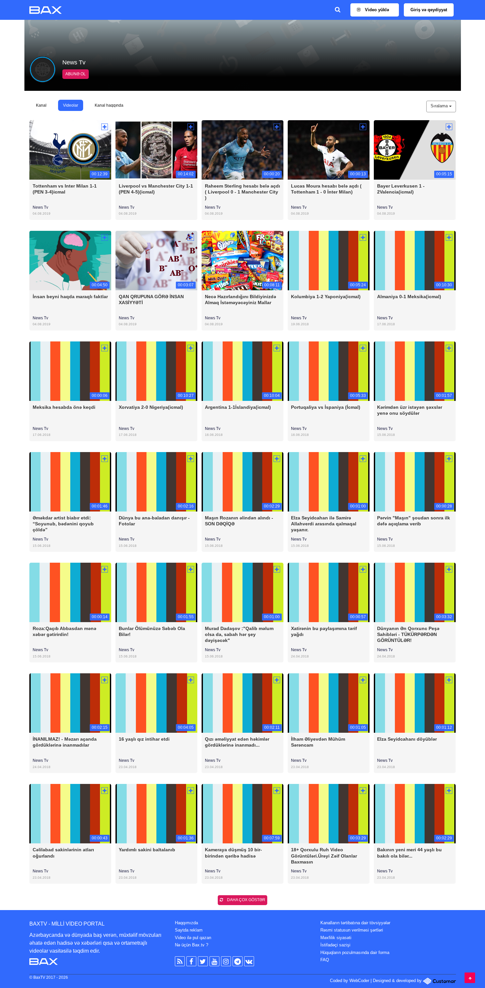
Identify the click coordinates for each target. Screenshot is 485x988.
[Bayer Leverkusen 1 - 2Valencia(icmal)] (415, 149)
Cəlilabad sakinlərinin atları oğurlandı (63, 852)
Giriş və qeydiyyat (428, 9)
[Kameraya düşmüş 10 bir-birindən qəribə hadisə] (242, 813)
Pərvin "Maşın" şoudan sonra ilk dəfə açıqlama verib (413, 520)
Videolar (70, 105)
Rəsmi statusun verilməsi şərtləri (351, 930)
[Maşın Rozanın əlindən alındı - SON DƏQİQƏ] (242, 481)
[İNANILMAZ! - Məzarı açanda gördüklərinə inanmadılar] (70, 702)
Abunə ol (75, 74)
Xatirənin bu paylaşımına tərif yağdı (324, 631)
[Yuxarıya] (470, 977)
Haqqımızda (186, 922)
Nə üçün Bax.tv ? (191, 944)
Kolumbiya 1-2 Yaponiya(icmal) (326, 296)
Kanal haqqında (109, 105)
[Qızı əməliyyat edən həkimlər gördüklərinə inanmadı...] (242, 702)
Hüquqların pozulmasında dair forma (354, 952)
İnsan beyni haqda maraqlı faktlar (70, 296)
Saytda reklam (189, 930)
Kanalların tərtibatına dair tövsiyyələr (355, 922)
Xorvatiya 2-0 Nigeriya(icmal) (151, 407)
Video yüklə (376, 9)
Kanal (41, 105)
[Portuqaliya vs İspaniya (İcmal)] (329, 370)
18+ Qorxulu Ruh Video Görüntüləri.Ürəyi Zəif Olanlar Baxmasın (324, 855)
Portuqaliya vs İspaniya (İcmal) (325, 407)
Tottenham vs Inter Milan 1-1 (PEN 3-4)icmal (65, 188)
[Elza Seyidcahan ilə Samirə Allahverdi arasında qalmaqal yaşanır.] (329, 481)
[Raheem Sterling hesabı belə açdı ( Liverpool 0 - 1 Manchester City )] (242, 149)
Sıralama (440, 105)
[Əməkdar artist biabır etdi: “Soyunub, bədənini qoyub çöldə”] (70, 481)
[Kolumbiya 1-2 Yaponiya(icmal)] (329, 260)
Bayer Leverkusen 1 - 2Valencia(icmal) (401, 188)
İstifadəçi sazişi (335, 944)
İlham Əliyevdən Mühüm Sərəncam (318, 742)
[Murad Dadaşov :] (242, 592)
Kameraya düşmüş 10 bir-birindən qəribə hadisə (233, 852)
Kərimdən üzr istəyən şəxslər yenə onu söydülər (409, 410)
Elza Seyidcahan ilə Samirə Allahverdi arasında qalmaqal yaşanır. (323, 523)
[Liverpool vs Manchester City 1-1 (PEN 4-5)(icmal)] (156, 149)
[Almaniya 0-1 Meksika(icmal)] (415, 260)
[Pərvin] (415, 481)
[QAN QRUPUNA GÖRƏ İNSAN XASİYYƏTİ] (156, 260)
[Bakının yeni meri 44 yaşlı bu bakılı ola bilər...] (415, 813)
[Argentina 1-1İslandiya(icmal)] (242, 370)
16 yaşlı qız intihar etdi (144, 739)
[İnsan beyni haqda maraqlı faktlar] (70, 260)
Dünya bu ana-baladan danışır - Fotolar (154, 520)
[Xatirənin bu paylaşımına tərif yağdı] (329, 592)
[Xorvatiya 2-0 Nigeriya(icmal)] (156, 370)
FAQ (324, 959)
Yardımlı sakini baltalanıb (147, 849)
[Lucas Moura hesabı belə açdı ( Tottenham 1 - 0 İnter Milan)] (329, 149)
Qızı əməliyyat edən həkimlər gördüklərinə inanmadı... (237, 742)
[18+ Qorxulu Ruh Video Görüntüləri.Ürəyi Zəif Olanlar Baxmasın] (329, 813)
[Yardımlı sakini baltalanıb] (156, 813)
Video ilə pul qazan (193, 937)
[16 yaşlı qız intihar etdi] (156, 702)
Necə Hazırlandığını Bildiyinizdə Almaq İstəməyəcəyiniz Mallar (240, 299)
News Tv (40, 207)
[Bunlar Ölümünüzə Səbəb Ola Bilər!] (156, 592)
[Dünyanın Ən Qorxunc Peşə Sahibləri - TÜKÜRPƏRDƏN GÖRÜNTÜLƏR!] (415, 592)
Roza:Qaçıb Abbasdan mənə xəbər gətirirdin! (64, 631)
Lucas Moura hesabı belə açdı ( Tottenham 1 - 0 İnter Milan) (326, 188)
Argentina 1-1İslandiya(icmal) (238, 407)
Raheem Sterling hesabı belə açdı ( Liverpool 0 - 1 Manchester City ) (242, 191)
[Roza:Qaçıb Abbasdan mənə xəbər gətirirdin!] (70, 592)
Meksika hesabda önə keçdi (64, 407)
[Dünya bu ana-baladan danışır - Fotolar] (156, 481)
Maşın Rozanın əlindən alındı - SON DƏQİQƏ (239, 520)
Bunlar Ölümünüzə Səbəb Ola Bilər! (152, 631)
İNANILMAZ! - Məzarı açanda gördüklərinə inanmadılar (65, 742)
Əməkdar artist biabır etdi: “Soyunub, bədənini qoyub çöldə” (63, 523)
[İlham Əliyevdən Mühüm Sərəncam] (329, 702)
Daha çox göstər (245, 900)
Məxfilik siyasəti (335, 937)
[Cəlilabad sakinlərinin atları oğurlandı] (70, 813)
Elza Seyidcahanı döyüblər (407, 739)
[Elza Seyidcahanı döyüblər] (415, 702)
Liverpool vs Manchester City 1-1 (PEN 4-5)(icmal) (156, 188)
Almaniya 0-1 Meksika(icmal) (409, 296)
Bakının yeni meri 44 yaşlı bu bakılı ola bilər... (409, 852)
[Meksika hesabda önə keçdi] (70, 370)
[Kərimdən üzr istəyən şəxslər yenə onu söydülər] (415, 370)
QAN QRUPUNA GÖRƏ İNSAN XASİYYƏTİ (151, 299)
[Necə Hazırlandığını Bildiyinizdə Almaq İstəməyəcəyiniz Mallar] (242, 260)
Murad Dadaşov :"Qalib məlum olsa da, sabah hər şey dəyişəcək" (239, 634)
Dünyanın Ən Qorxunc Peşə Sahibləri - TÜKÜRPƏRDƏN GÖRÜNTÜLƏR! (408, 634)
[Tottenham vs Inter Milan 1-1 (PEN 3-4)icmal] (70, 149)
